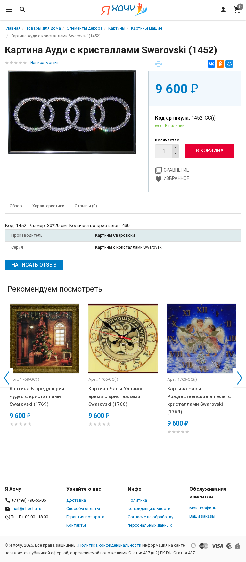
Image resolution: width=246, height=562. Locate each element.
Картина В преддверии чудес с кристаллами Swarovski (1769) (37, 396)
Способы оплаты (83, 508)
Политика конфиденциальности (109, 545)
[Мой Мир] (229, 64)
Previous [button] (6, 377)
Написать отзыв (45, 62)
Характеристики (48, 205)
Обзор (16, 205)
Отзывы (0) (86, 205)
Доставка (76, 500)
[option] (44, 372)
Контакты (76, 525)
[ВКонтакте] (211, 64)
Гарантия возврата (85, 517)
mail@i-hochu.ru (26, 508)
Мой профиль (202, 508)
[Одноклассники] (220, 64)
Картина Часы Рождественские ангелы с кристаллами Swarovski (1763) (199, 400)
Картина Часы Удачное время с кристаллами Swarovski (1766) (116, 396)
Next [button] (239, 377)
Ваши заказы (202, 516)
